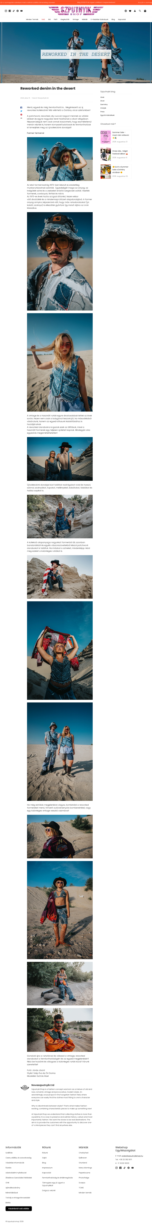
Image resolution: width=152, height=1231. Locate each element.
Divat (102, 101)
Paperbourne (84, 1172)
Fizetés (8, 1167)
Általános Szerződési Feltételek (19, 1177)
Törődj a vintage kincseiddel (18, 1197)
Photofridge (84, 1177)
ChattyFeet (83, 1152)
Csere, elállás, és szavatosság (18, 1157)
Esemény (104, 104)
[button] (49, 19)
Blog (44, 1162)
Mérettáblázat (12, 1192)
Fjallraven (83, 1157)
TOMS (81, 1187)
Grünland (83, 1162)
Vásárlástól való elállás (18, 1208)
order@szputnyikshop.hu (132, 1156)
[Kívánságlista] (130, 11)
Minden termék (85, 1192)
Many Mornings (85, 1167)
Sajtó (44, 1157)
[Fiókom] (134, 11)
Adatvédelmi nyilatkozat (16, 1172)
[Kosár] (145, 11)
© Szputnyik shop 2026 (14, 1221)
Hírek (102, 97)
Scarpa (82, 1182)
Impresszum (47, 1167)
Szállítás (9, 1152)
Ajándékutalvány (13, 1187)
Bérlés (8, 1202)
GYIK (7, 1182)
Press (102, 112)
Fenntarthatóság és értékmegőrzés (57, 1177)
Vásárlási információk (15, 1162)
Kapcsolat (46, 1172)
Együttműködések (107, 115)
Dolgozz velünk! (49, 1190)
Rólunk (45, 1152)
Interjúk (103, 108)
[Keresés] (140, 11)
